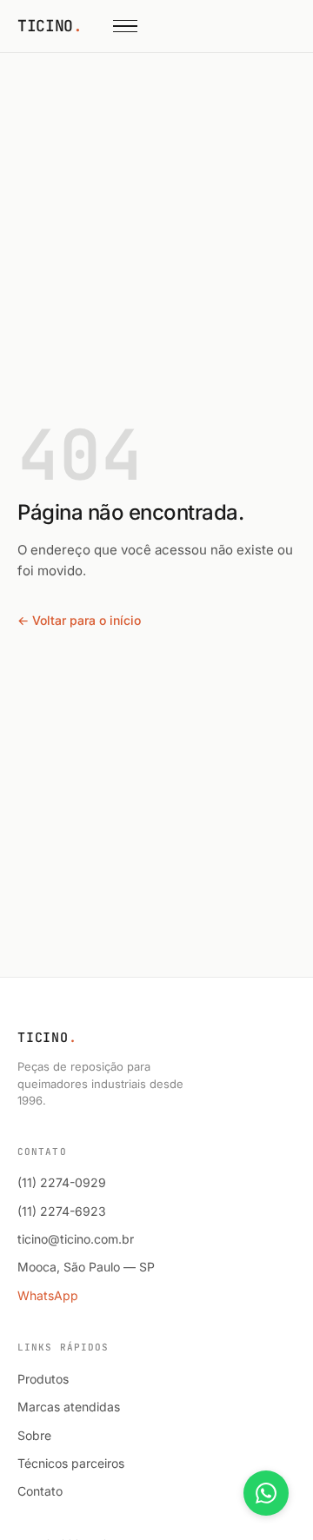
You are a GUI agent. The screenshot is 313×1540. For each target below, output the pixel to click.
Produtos (43, 1378)
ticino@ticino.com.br (75, 1238)
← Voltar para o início (79, 620)
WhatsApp (47, 1295)
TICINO (49, 26)
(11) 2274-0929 (61, 1182)
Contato (40, 1491)
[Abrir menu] (125, 26)
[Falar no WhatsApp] (266, 1493)
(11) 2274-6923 (61, 1211)
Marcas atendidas (68, 1406)
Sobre (34, 1435)
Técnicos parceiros (70, 1463)
